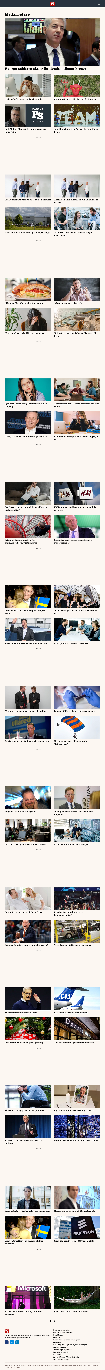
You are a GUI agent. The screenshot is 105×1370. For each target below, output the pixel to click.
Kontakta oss (58, 1335)
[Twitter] (12, 1342)
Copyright (56, 1337)
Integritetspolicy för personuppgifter (66, 1340)
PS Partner (57, 1355)
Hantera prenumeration (61, 1330)
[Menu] (99, 3)
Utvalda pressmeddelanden (63, 1332)
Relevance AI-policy (60, 1347)
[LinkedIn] (17, 1342)
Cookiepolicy (58, 1342)
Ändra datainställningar (61, 1360)
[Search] (95, 3)
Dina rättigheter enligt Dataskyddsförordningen (70, 1345)
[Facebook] (7, 1342)
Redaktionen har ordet (61, 1352)
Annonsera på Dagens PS (62, 1350)
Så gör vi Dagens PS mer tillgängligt (66, 1357)
